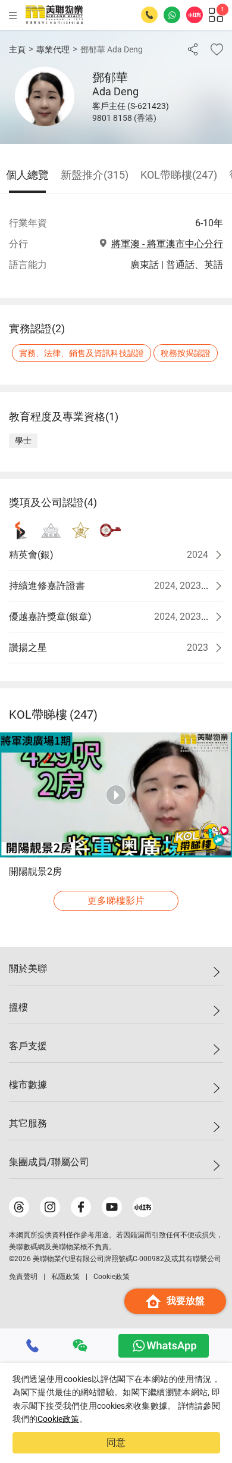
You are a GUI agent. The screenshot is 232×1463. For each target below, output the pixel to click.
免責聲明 (23, 1276)
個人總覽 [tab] (27, 175)
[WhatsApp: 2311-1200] (172, 15)
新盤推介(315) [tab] (94, 175)
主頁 (17, 49)
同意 (116, 1442)
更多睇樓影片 (116, 900)
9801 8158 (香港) (124, 118)
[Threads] (19, 1207)
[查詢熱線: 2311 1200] (149, 15)
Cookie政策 (58, 1419)
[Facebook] (81, 1207)
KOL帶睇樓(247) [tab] (178, 175)
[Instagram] (50, 1207)
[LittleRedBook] (143, 1207)
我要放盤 (186, 1300)
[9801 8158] (32, 1345)
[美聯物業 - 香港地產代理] (54, 14)
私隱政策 (65, 1276)
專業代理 (53, 49)
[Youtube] (112, 1207)
